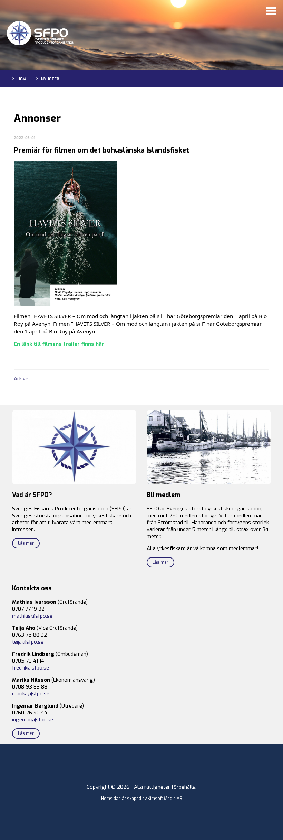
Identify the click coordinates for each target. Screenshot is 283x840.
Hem (21, 79)
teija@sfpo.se (27, 641)
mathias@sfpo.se (32, 615)
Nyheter (50, 79)
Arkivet (22, 378)
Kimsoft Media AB (165, 798)
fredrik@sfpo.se (30, 667)
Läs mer (26, 543)
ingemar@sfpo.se (32, 719)
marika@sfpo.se (30, 693)
